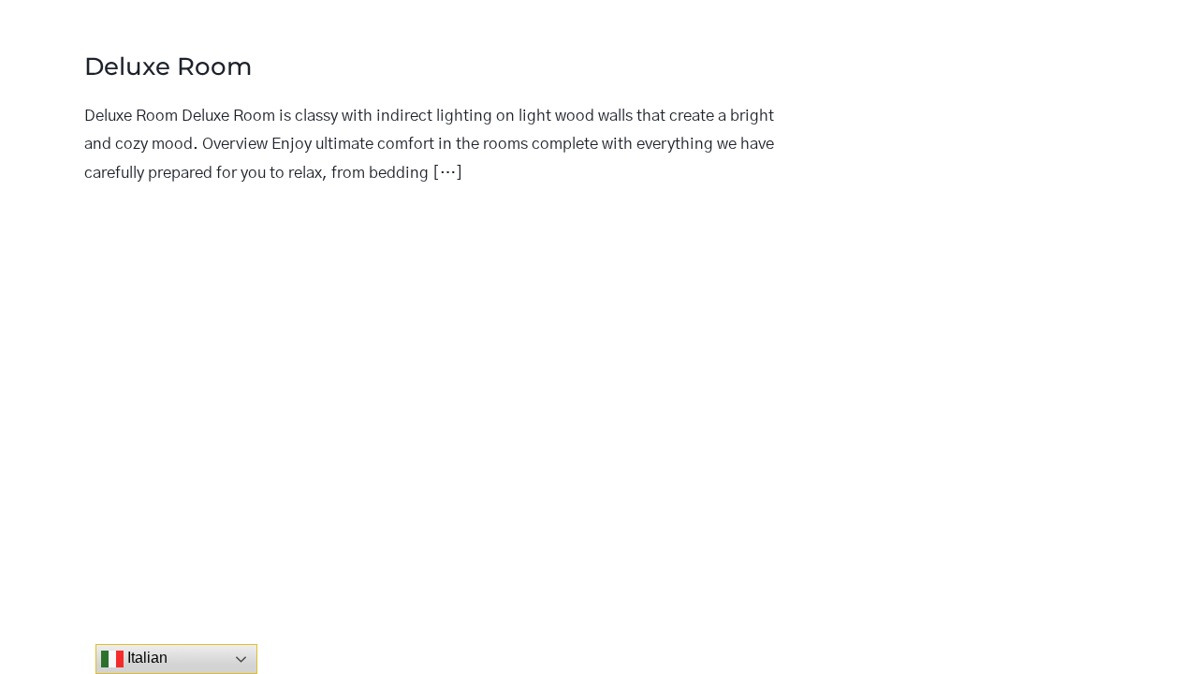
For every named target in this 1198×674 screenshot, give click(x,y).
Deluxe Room (168, 66)
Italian (146, 658)
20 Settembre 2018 (159, 218)
